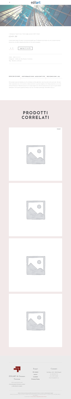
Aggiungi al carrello (25, 48)
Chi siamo (35, 372)
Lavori (35, 374)
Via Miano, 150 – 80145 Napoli (54, 372)
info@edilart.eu (55, 377)
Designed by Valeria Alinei (42, 396)
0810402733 (55, 374)
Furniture (30, 59)
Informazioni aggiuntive (33, 76)
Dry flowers (24, 59)
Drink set (17, 59)
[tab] (15, 76)
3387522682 (55, 375)
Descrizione (14, 76)
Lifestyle (19, 60)
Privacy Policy (35, 379)
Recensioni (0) (53, 76)
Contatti (35, 376)
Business (14, 60)
